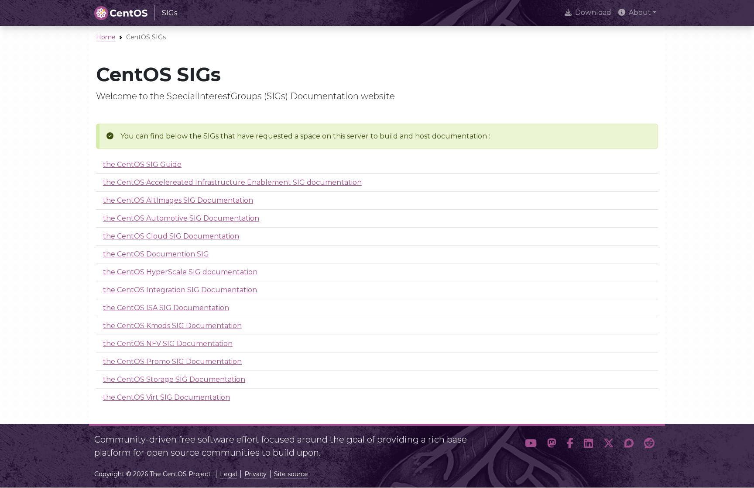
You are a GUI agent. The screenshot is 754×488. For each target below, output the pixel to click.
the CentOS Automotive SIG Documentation (181, 218)
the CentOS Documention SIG (156, 254)
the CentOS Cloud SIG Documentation (171, 236)
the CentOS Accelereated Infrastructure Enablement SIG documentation (232, 182)
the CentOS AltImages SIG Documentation (178, 200)
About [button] (640, 12)
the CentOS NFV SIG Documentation (168, 343)
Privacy (255, 474)
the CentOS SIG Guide (142, 164)
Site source (291, 474)
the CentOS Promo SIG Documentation (172, 361)
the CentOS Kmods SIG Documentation (172, 326)
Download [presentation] (593, 12)
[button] (531, 443)
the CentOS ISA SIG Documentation (166, 308)
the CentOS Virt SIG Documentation (166, 397)
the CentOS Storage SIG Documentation (174, 379)
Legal (228, 474)
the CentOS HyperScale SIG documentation (180, 272)
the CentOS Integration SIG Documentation (180, 290)
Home (106, 37)
